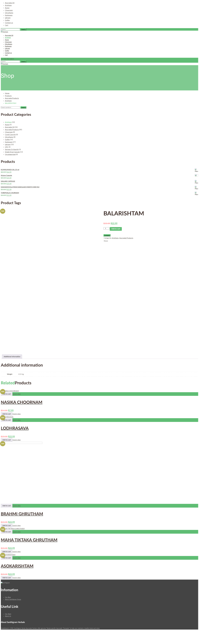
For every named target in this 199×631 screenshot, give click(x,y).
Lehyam (7, 18)
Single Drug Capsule (12, 152)
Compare (107, 235)
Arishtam (8, 5)
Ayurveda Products (12, 98)
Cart (6, 25)
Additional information (12, 356)
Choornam (9, 10)
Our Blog (8, 597)
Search (23, 107)
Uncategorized (10, 154)
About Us (8, 616)
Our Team (8, 614)
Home (7, 93)
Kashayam (8, 15)
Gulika (7, 20)
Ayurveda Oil (9, 3)
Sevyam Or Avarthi (12, 149)
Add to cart (115, 229)
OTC (6, 147)
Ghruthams (9, 13)
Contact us (9, 23)
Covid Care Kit (10, 134)
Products (8, 96)
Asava (7, 8)
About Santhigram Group (13, 599)
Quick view (16, 394)
